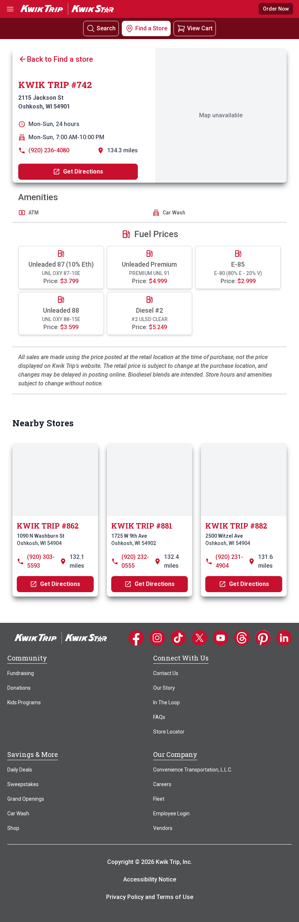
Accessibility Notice (149, 879)
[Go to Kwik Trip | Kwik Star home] (67, 8)
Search (106, 28)
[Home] (61, 637)
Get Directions (83, 171)
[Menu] (10, 9)
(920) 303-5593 (41, 561)
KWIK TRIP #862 (48, 525)
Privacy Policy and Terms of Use (149, 897)
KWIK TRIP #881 (141, 525)
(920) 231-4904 (229, 561)
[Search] (90, 28)
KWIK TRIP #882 (236, 525)
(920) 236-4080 (48, 150)
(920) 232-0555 (135, 561)
